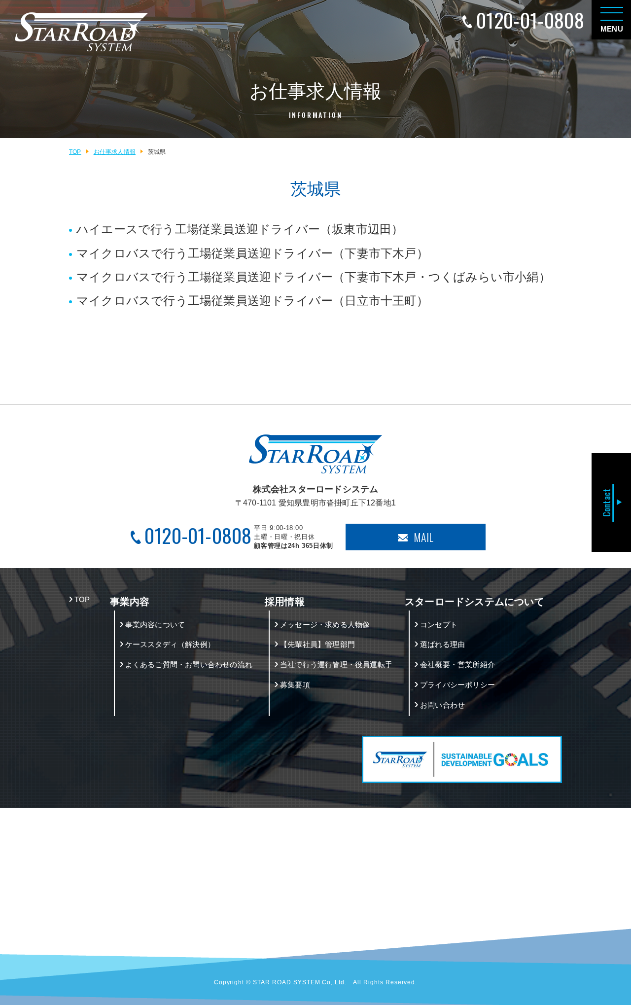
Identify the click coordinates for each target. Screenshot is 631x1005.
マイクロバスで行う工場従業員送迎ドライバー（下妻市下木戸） (252, 253)
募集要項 (295, 684)
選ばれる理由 (442, 644)
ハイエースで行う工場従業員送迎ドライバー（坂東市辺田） (239, 229)
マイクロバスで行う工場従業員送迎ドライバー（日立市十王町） (252, 300)
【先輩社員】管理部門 (317, 644)
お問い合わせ (442, 705)
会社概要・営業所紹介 (457, 664)
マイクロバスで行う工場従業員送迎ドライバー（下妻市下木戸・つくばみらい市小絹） (313, 277)
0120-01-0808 (530, 20)
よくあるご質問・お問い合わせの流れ (188, 664)
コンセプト (438, 624)
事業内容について (155, 624)
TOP (75, 151)
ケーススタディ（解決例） (170, 644)
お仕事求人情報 (115, 151)
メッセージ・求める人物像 (325, 624)
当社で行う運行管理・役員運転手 (336, 664)
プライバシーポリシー (457, 684)
